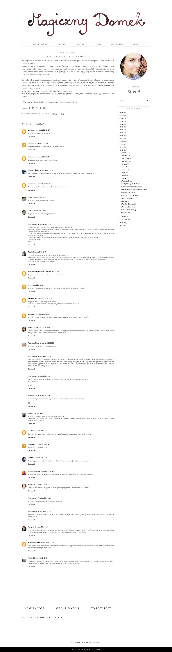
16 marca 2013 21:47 (38, 431)
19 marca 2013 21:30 (47, 542)
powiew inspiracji (34, 471)
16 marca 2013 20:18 (41, 413)
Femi (30, 252)
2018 (121, 135)
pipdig (98, 649)
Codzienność (117, 44)
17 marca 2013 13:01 (43, 484)
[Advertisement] (140, 250)
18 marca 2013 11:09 (44, 511)
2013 (121, 150)
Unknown (31, 130)
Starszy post (101, 608)
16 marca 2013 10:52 (43, 184)
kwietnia (124, 175)
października (126, 158)
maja (123, 172)
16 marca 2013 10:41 (43, 157)
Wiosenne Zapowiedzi (128, 207)
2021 (121, 127)
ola (29, 431)
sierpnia (124, 164)
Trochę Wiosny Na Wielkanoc (131, 184)
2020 (121, 130)
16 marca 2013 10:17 (43, 130)
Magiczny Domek (82, 642)
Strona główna (40, 44)
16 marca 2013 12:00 (52, 271)
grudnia (124, 152)
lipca (123, 167)
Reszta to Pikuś (33, 343)
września (125, 161)
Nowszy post (34, 608)
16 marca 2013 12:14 (37, 285)
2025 (121, 115)
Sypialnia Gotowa (126, 198)
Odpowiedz (31, 136)
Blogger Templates (82, 649)
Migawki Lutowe (126, 213)
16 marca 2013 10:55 (39, 197)
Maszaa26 (31, 484)
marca (124, 178)
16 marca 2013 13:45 (43, 327)
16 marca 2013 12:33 (45, 298)
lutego (124, 216)
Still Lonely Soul (34, 542)
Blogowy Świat (33, 170)
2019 (121, 133)
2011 (121, 225)
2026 (121, 112)
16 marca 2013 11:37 (39, 252)
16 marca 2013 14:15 (47, 343)
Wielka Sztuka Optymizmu (129, 195)
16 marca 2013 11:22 (44, 224)
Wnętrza (62, 44)
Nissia (30, 558)
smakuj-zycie (32, 298)
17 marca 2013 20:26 (44, 498)
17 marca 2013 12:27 (41, 458)
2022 (121, 124)
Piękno (98, 44)
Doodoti (31, 143)
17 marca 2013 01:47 (43, 444)
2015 (121, 144)
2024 (121, 118)
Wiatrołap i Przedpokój (128, 204)
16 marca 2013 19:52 (44, 396)
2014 (121, 147)
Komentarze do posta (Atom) (49, 617)
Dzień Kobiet (125, 201)
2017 (121, 138)
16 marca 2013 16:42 (44, 376)
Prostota (80, 44)
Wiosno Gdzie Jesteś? (128, 192)
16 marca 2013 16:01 (44, 356)
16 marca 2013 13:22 (43, 314)
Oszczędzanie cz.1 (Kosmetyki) (131, 187)
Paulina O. (31, 327)
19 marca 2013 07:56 (41, 527)
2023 (121, 121)
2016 (121, 141)
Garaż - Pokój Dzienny (128, 210)
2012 (121, 223)
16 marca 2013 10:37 (42, 143)
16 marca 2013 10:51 (46, 170)
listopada (124, 155)
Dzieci (136, 44)
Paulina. (31, 413)
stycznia (124, 219)
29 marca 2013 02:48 (40, 558)
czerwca (124, 170)
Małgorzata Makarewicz (36, 271)
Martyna (31, 527)
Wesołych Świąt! (126, 181)
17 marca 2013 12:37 (48, 471)
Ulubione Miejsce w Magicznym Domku (134, 189)
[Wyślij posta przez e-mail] (62, 114)
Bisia (30, 197)
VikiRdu (31, 458)
